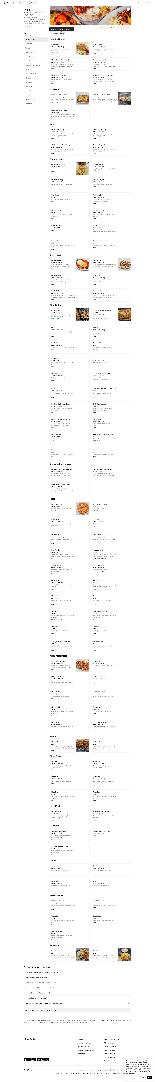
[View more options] (128, 9)
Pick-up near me (109, 1050)
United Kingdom (30, 1010)
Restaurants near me (111, 1039)
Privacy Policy (82, 1070)
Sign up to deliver (83, 1047)
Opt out (142, 1077)
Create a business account (86, 1050)
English (109, 1061)
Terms (91, 1070)
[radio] (55, 34)
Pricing (99, 1070)
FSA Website (62, 1022)
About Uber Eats (110, 1054)
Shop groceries (109, 1057)
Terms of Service (100, 1073)
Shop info (28, 26)
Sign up (148, 3)
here (133, 1073)
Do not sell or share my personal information (117, 1070)
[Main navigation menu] (4, 3)
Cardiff (48, 1010)
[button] (77, 972)
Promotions (82, 1054)
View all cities (108, 1043)
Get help (80, 1039)
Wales (41, 1010)
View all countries (110, 1047)
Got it (149, 1077)
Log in (140, 3)
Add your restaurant (84, 1043)
